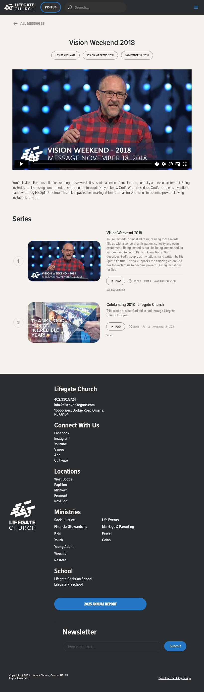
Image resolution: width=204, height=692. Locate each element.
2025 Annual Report (100, 604)
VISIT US (50, 7)
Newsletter (80, 632)
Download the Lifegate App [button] (174, 678)
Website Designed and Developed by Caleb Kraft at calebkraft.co (112, 673)
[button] (18, 7)
